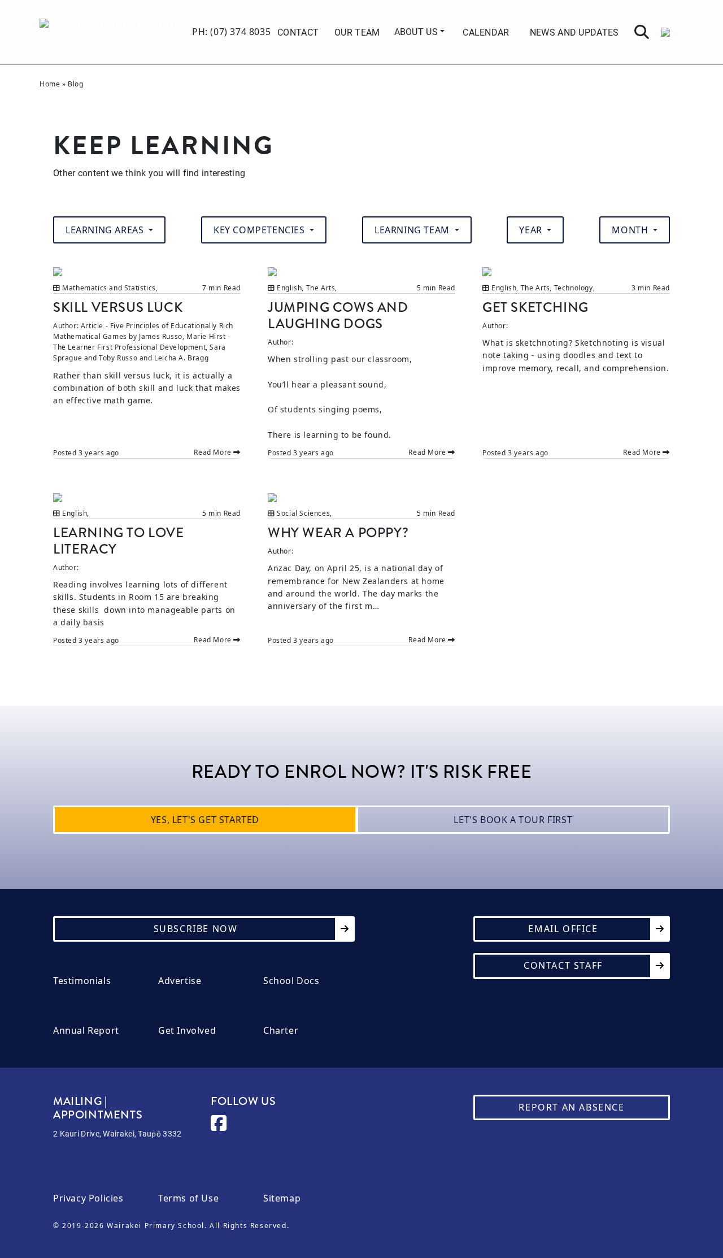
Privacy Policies (88, 1198)
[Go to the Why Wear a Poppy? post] (361, 496)
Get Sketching (535, 307)
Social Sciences (303, 513)
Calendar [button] (486, 32)
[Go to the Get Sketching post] (576, 271)
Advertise (179, 981)
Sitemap (281, 1198)
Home (50, 84)
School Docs (291, 981)
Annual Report (86, 1030)
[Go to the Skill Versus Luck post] (147, 271)
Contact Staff (563, 965)
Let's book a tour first (513, 819)
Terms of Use (188, 1198)
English (289, 288)
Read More (213, 452)
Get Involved (187, 1030)
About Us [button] (417, 31)
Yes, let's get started (205, 819)
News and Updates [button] (574, 32)
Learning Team (413, 230)
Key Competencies (260, 230)
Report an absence (571, 1107)
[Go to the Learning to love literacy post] (147, 496)
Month (631, 230)
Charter (280, 1030)
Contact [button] (298, 32)
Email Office (563, 928)
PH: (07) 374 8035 (231, 31)
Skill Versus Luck (117, 307)
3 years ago (99, 453)
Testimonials (82, 981)
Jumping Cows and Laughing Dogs (338, 315)
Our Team (357, 32)
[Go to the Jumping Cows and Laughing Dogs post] (361, 271)
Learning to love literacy (118, 541)
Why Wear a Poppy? (338, 532)
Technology (573, 288)
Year (532, 230)
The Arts (321, 288)
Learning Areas (106, 230)
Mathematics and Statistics (109, 288)
